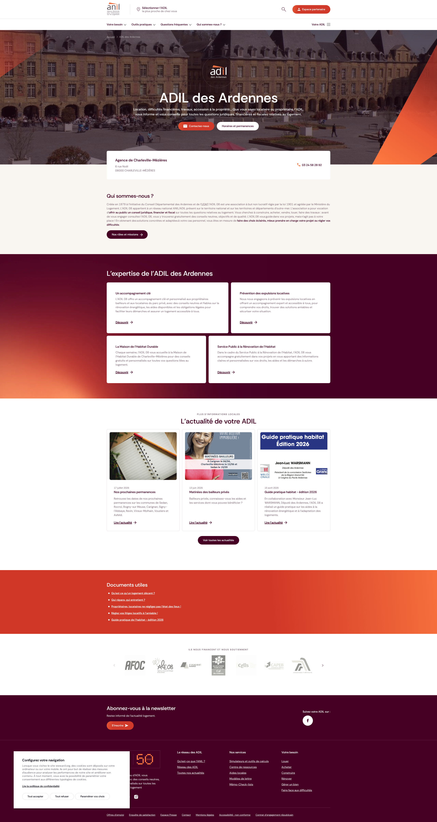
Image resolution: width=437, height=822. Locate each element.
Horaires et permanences (238, 126)
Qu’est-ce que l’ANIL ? (191, 761)
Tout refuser (62, 796)
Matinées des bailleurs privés (209, 492)
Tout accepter (35, 796)
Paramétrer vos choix (92, 796)
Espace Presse (168, 814)
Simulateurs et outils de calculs (249, 761)
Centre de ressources (243, 767)
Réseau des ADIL (187, 767)
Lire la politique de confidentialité (40, 786)
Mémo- (241, 784)
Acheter (286, 767)
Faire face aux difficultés (296, 790)
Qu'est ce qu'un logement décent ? (133, 593)
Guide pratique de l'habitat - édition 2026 (137, 620)
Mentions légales (205, 814)
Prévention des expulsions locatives (265, 293)
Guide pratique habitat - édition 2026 (291, 492)
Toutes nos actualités (190, 773)
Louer (285, 761)
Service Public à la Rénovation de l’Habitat (246, 347)
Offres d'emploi (115, 814)
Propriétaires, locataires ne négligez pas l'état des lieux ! (146, 606)
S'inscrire (117, 725)
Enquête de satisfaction (142, 814)
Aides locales (237, 773)
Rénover (286, 778)
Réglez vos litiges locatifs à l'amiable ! (134, 613)
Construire (288, 773)
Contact (186, 814)
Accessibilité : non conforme (234, 814)
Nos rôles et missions (125, 234)
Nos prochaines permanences (135, 492)
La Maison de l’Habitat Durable (137, 347)
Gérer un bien (290, 784)
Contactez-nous (199, 126)
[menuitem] (321, 24)
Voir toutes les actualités (218, 540)
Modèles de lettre (240, 778)
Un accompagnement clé (133, 293)
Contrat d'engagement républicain (274, 814)
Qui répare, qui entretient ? (128, 600)
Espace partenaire (313, 9)
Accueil (111, 36)
